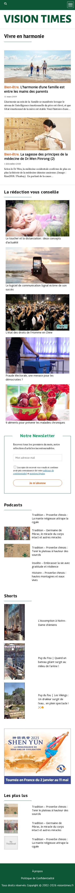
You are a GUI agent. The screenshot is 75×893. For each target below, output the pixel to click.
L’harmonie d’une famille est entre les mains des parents (34, 89)
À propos (37, 871)
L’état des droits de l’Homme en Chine (29, 332)
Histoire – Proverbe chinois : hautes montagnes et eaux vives (49, 576)
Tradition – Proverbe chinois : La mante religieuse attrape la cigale (50, 518)
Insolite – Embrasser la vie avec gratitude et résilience (51, 564)
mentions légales (37, 473)
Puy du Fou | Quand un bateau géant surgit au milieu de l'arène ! (52, 662)
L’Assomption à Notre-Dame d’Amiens (52, 622)
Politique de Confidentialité (37, 878)
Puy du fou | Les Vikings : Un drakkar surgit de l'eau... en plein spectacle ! (53, 699)
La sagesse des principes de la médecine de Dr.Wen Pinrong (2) (36, 156)
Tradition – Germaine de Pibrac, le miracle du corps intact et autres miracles (48, 533)
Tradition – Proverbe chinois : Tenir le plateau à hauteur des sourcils (50, 551)
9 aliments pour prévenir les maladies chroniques (35, 422)
